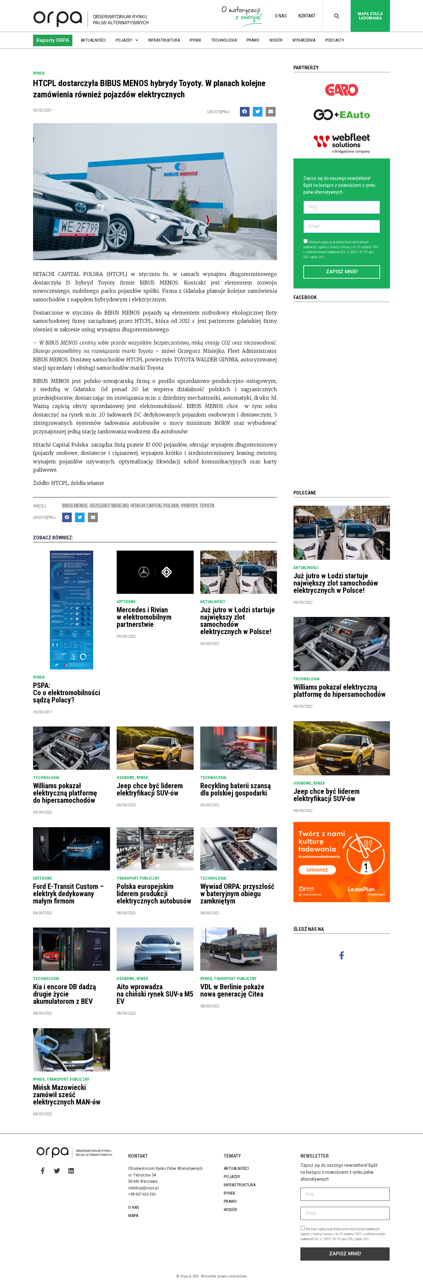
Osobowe (126, 777)
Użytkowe (126, 601)
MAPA (133, 1215)
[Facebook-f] (342, 955)
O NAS (281, 15)
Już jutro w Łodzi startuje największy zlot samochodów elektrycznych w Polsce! (237, 621)
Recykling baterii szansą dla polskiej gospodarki (235, 789)
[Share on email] (270, 112)
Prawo (253, 40)
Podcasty (334, 40)
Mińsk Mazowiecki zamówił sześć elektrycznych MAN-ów (66, 1094)
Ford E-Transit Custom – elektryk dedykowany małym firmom (68, 893)
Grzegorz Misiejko (109, 505)
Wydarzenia (303, 40)
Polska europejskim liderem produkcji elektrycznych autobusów (154, 893)
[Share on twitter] (257, 112)
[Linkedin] (71, 1171)
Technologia (224, 40)
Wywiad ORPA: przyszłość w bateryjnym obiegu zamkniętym (237, 893)
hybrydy (189, 505)
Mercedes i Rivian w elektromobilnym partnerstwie (144, 617)
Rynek (195, 40)
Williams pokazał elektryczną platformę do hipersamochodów (65, 793)
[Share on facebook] (245, 112)
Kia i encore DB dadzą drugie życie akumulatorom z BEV (64, 994)
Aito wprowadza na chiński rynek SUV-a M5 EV (155, 994)
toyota (207, 505)
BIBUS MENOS (75, 505)
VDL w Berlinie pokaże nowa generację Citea (232, 990)
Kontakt (307, 15)
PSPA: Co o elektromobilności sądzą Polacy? (66, 692)
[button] (52, 40)
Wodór (276, 40)
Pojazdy (124, 40)
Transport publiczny (138, 878)
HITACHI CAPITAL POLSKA (155, 505)
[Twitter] (57, 1171)
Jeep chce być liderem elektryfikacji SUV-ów (150, 789)
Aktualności (93, 40)
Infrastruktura (164, 40)
